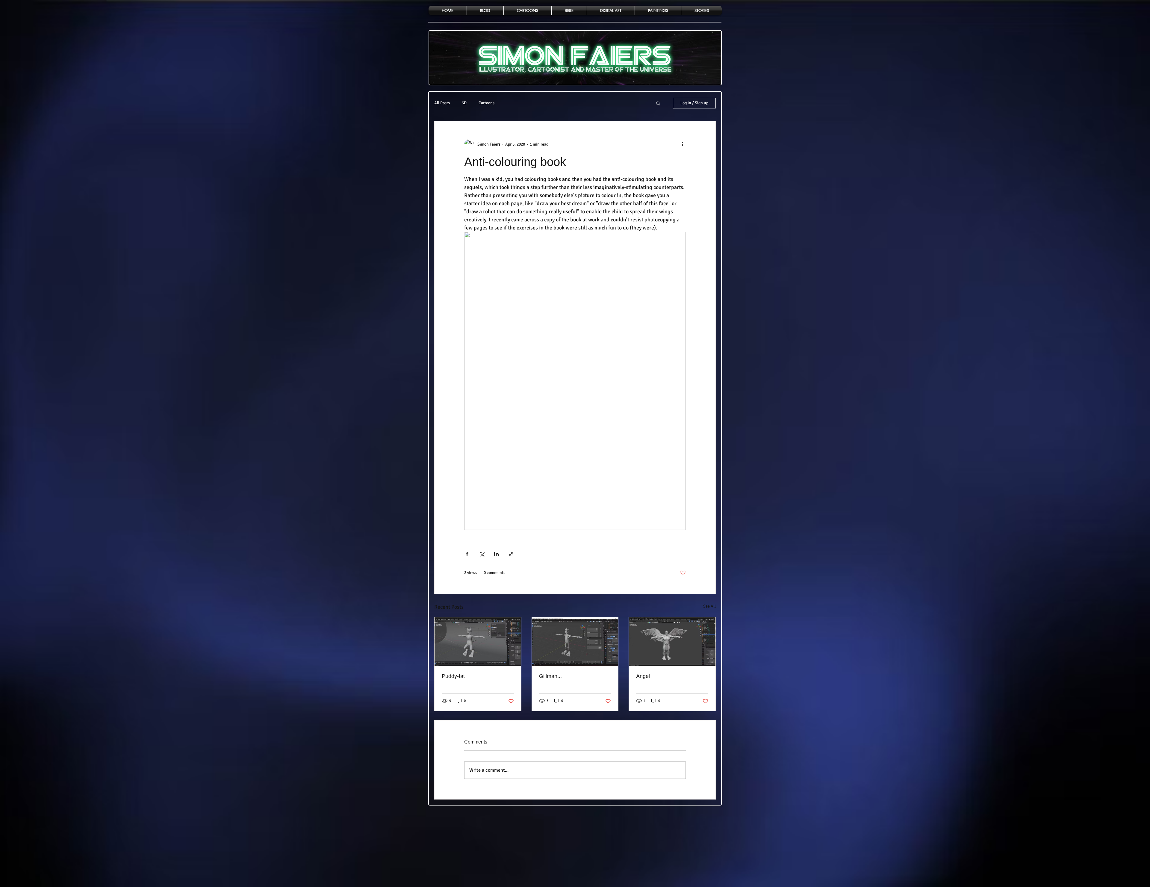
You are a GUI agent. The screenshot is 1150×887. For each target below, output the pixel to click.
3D (464, 102)
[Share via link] (511, 554)
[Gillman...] (575, 641)
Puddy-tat (453, 676)
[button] (658, 103)
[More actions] (682, 144)
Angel (643, 676)
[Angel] (672, 641)
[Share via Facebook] (467, 554)
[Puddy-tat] (478, 641)
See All (709, 606)
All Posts (442, 102)
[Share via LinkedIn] (496, 554)
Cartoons (486, 102)
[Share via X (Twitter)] (482, 554)
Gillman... (550, 676)
